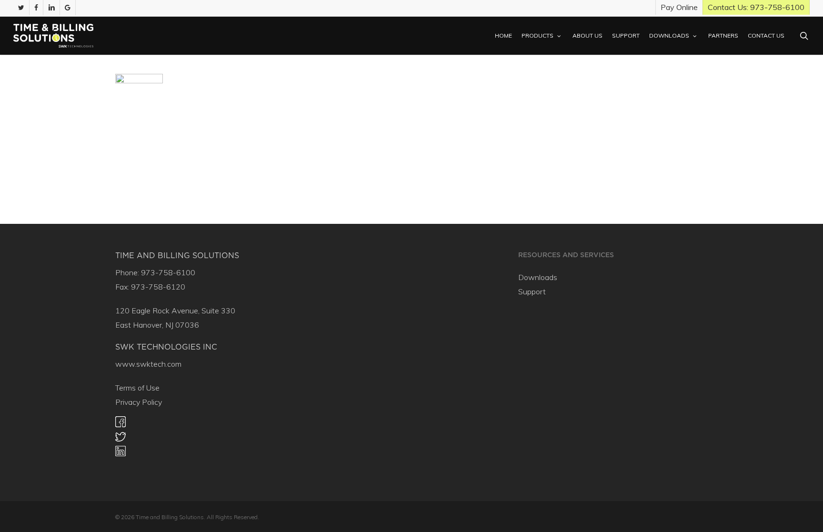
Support (532, 291)
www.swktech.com (148, 364)
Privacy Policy (138, 402)
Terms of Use (137, 387)
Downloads (537, 277)
